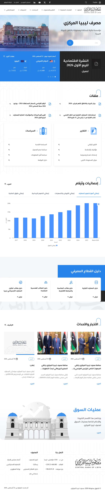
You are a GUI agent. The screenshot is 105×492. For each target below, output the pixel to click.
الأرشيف (10, 325)
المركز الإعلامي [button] (10, 10)
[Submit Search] (70, 43)
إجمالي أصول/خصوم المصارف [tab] (89, 193)
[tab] (55, 76)
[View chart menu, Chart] (98, 204)
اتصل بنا (16, 2)
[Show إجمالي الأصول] (52, 245)
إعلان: (32, 365)
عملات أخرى (10, 56)
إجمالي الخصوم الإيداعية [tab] (40, 193)
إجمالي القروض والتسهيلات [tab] (64, 193)
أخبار (98, 359)
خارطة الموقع (8, 2)
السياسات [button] (35, 10)
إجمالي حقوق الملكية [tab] (16, 193)
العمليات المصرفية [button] (66, 10)
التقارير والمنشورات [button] (49, 10)
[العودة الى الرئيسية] (92, 10)
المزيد (9, 184)
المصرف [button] (79, 10)
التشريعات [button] (23, 10)
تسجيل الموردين (25, 2)
